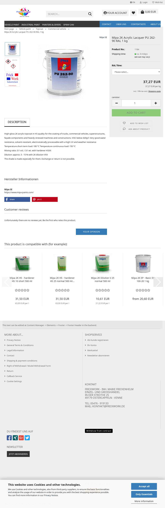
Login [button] (144, 2)
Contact (106, 24)
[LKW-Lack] (65, 71)
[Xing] (16, 439)
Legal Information (15, 350)
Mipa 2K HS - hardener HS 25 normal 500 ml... (62, 279)
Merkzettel (92, 350)
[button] (132, 2)
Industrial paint (31, 24)
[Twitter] (28, 439)
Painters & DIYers (51, 24)
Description (17, 122)
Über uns (121, 24)
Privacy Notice (51, 495)
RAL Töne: (117, 65)
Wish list (158, 2)
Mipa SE (103, 37)
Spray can (68, 24)
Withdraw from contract (98, 430)
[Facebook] (10, 439)
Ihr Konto (92, 345)
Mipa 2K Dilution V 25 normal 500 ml (102, 279)
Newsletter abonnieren (98, 355)
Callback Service (14, 376)
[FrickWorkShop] (24, 13)
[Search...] (90, 14)
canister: (116, 97)
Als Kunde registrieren (97, 340)
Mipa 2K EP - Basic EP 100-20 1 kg (142, 279)
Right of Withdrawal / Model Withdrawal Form (29, 365)
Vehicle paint (12, 24)
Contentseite (138, 24)
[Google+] (22, 439)
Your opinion (91, 231)
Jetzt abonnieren (18, 454)
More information (144, 501)
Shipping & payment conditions (22, 360)
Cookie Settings (14, 381)
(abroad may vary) (142, 57)
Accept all (144, 486)
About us (155, 24)
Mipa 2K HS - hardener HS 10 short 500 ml (22, 279)
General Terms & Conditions (20, 345)
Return (10, 371)
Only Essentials (144, 494)
